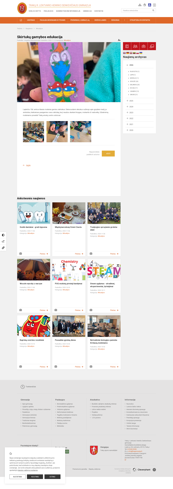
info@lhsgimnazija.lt (135, 451)
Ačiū (108, 153)
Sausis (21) (134, 94)
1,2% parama (96, 418)
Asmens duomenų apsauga (136, 409)
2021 (131, 124)
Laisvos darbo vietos (134, 406)
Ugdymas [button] (31, 20)
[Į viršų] (154, 469)
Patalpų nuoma (62, 423)
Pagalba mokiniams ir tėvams (67, 415)
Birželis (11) (134, 78)
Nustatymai (17, 477)
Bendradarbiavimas (29, 423)
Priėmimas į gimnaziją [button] (79, 20)
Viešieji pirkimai (97, 415)
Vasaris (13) (134, 91)
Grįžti (28, 165)
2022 (131, 118)
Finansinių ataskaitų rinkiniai (101, 406)
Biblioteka (60, 426)
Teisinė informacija (133, 426)
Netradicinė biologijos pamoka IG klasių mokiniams (103, 341)
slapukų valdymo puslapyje (28, 470)
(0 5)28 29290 (132, 449)
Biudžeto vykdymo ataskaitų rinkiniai (104, 404)
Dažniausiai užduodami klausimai (138, 415)
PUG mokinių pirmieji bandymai (68, 284)
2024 (131, 107)
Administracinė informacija (68, 11)
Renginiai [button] (115, 20)
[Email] (67, 451)
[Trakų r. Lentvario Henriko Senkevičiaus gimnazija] (22, 8)
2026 (131, 65)
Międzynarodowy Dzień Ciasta (68, 227)
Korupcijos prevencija (134, 420)
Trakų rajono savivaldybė (108, 450)
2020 (131, 130)
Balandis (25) (135, 85)
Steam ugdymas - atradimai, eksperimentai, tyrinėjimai (102, 285)
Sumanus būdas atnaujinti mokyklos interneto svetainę (123, 471)
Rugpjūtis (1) (134, 71)
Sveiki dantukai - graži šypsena (33, 227)
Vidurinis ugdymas (63, 409)
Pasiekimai (26, 412)
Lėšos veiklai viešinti (99, 409)
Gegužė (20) (134, 81)
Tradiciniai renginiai (28, 420)
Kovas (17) (134, 88)
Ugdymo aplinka (28, 406)
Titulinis (20, 28)
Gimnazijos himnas (28, 418)
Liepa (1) (133, 75)
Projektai (95, 412)
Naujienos (29, 28)
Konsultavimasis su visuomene (137, 412)
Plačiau (42, 254)
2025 (131, 101)
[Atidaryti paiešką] (153, 10)
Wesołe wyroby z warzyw (31, 284)
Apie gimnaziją (27, 404)
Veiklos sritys (35, 11)
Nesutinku (35, 477)
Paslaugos (48, 11)
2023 (131, 113)
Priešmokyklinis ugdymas (65, 406)
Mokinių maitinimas (63, 420)
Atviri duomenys (132, 429)
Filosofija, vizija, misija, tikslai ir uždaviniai (36, 409)
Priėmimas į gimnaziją (29, 426)
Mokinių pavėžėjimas (64, 418)
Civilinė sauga (131, 423)
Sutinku (52, 477)
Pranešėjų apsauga (133, 418)
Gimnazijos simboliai (29, 415)
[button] (139, 5)
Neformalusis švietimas (65, 412)
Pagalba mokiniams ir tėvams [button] (52, 20)
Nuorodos (130, 404)
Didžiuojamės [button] (100, 20)
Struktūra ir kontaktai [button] (140, 20)
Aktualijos (39, 28)
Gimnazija (87, 11)
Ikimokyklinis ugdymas (65, 404)
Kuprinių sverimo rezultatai (32, 340)
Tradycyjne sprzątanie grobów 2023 (103, 228)
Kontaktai (99, 11)
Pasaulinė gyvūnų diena (65, 340)
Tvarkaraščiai (30, 387)
